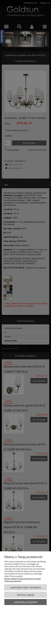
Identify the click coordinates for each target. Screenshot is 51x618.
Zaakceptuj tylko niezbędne (25, 587)
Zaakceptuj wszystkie (25, 602)
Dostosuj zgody (25, 594)
